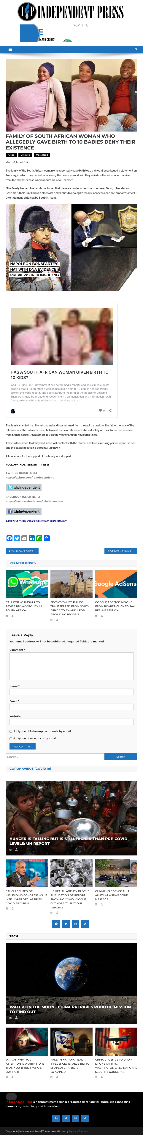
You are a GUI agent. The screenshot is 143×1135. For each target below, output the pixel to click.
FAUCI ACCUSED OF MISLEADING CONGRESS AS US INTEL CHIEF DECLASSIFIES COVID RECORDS (26, 897)
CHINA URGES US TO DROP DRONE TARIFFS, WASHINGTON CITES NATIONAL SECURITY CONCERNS (116, 1065)
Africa (11, 154)
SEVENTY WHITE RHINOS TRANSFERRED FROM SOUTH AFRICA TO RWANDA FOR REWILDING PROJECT (70, 608)
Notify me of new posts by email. (35, 738)
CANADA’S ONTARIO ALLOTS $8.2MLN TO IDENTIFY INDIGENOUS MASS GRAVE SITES (25, 551)
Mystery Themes (78, 1131)
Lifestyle (25, 154)
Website (15, 716)
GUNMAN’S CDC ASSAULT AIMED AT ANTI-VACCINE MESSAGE (112, 895)
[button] (11, 1096)
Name (14, 686)
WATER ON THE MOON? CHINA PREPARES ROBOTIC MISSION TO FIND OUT (70, 1009)
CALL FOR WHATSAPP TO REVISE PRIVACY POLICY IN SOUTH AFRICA (24, 606)
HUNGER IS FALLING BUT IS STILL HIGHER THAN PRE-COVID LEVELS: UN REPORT (68, 841)
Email (14, 701)
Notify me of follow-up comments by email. (42, 731)
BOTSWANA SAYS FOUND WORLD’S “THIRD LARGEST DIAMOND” (122, 551)
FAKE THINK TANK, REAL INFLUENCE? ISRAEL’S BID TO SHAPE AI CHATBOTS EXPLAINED (70, 1065)
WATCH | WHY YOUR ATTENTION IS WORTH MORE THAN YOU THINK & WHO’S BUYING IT (25, 1065)
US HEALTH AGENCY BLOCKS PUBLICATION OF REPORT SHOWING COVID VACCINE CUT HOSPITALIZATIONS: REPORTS (69, 899)
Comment (17, 650)
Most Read (42, 154)
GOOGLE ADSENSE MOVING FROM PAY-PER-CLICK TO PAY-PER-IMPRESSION (115, 606)
